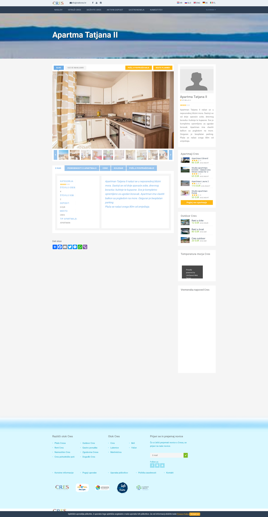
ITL (214, 3)
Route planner (163, 68)
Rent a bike (198, 220)
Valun (134, 447)
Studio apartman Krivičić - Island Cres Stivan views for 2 (201, 170)
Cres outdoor (198, 238)
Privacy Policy (183, 514)
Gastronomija (137, 10)
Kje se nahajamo (76, 68)
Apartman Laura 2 (200, 181)
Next (170, 155)
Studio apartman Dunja (199, 192)
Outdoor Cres (88, 443)
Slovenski (210, 10)
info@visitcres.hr (79, 3)
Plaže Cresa (60, 443)
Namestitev (156, 10)
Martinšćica (115, 452)
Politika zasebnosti (147, 472)
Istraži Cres (74, 10)
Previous (55, 155)
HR (180, 3)
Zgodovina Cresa (90, 452)
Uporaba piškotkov (119, 472)
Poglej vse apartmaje (197, 202)
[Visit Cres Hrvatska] (59, 510)
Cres (112, 443)
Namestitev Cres (62, 452)
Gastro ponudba (89, 447)
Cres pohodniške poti (65, 457)
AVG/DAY (199, 232)
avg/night (200, 163)
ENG (198, 3)
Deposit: (65, 203)
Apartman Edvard (200, 158)
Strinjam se (195, 514)
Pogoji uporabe (89, 472)
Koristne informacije (64, 472)
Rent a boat (198, 229)
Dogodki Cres (88, 457)
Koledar (118, 168)
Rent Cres (59, 447)
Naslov (58, 10)
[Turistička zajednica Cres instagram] (101, 3)
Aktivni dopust (115, 10)
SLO (189, 3)
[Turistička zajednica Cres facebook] (92, 3)
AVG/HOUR (200, 223)
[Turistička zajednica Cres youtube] (96, 3)
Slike (58, 68)
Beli (133, 443)
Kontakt (170, 472)
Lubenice (114, 447)
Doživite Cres (94, 10)
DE (206, 3)
